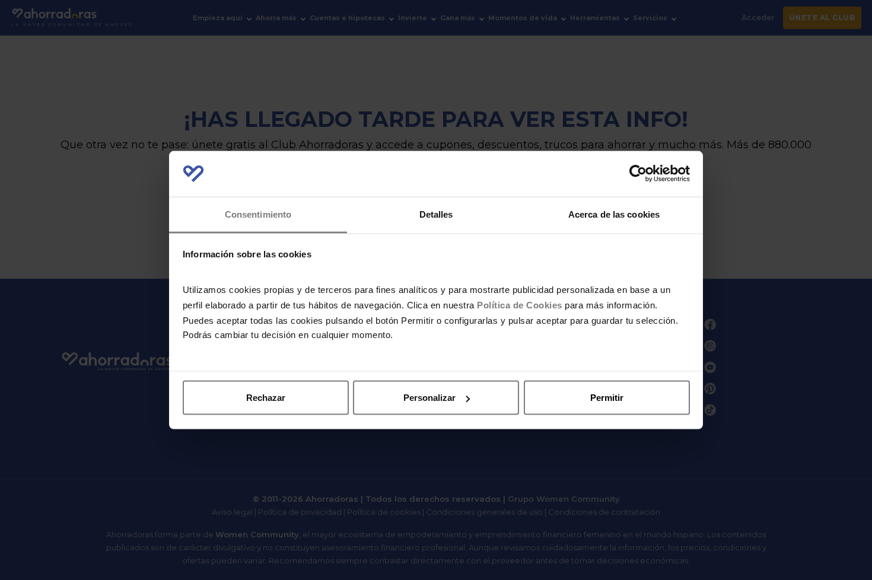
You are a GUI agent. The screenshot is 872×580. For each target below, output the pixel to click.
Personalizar (429, 398)
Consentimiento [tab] (258, 214)
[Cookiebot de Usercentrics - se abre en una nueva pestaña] (638, 174)
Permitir (606, 398)
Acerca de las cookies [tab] (614, 214)
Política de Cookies (519, 304)
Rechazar (265, 398)
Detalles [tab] (436, 214)
